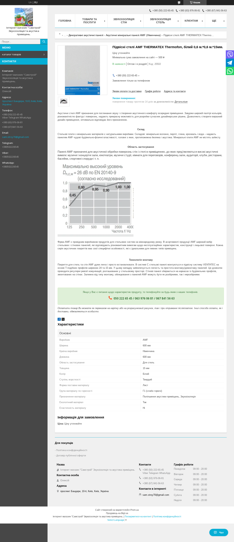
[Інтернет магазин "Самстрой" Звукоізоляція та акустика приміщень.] (24, 17)
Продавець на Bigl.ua (117, 513)
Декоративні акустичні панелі (86, 35)
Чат (221, 532)
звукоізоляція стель (160, 21)
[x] (63, 320)
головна (64, 20)
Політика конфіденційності (71, 450)
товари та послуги (89, 21)
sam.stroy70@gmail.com (15, 137)
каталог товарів (11, 54)
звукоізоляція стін (123, 21)
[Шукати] (44, 41)
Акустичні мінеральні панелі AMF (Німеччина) (133, 35)
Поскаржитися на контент (138, 516)
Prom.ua (134, 510)
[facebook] (59, 320)
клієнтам (191, 20)
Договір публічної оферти (71, 455)
